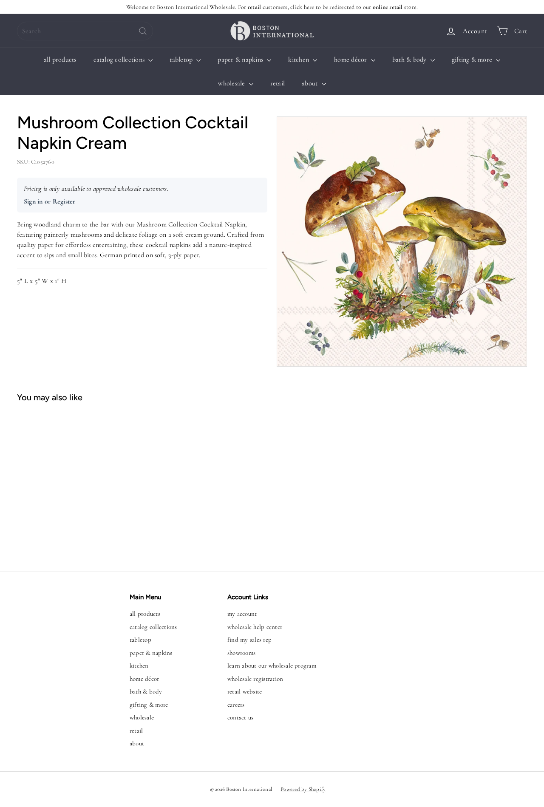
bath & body (410, 59)
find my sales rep (249, 639)
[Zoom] (402, 241)
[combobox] (85, 31)
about (310, 83)
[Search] (143, 31)
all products (60, 59)
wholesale (232, 83)
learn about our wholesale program (271, 665)
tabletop (182, 59)
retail (277, 83)
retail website (244, 691)
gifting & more (473, 59)
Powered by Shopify (303, 789)
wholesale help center (254, 627)
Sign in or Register (50, 201)
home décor (351, 59)
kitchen (299, 59)
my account (242, 613)
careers (236, 704)
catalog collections (120, 59)
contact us (240, 717)
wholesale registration (255, 678)
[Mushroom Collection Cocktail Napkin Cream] (59, 482)
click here (302, 7)
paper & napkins (241, 59)
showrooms (241, 653)
